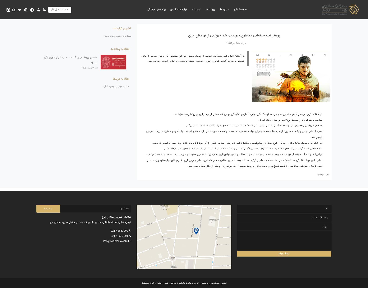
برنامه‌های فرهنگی (156, 9)
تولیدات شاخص (178, 9)
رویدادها (210, 9)
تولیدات (196, 9)
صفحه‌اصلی (240, 9)
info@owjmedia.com (115, 241)
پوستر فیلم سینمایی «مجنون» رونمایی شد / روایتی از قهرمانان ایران (234, 36)
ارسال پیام (284, 253)
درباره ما (224, 9)
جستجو (48, 208)
